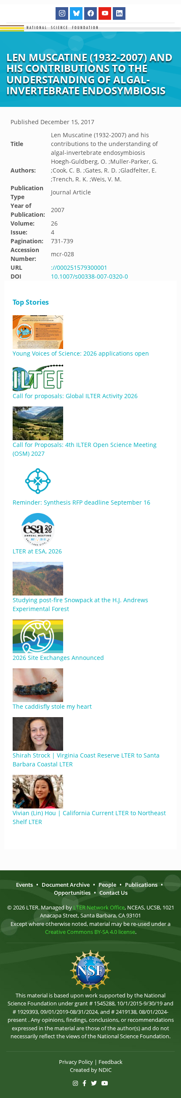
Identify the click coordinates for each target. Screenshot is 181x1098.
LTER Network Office (99, 907)
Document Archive (66, 884)
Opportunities (72, 892)
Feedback (110, 1062)
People (107, 884)
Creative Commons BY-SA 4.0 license (90, 932)
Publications (141, 884)
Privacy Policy (76, 1062)
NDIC (105, 1070)
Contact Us (113, 892)
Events (24, 884)
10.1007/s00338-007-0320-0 (89, 276)
